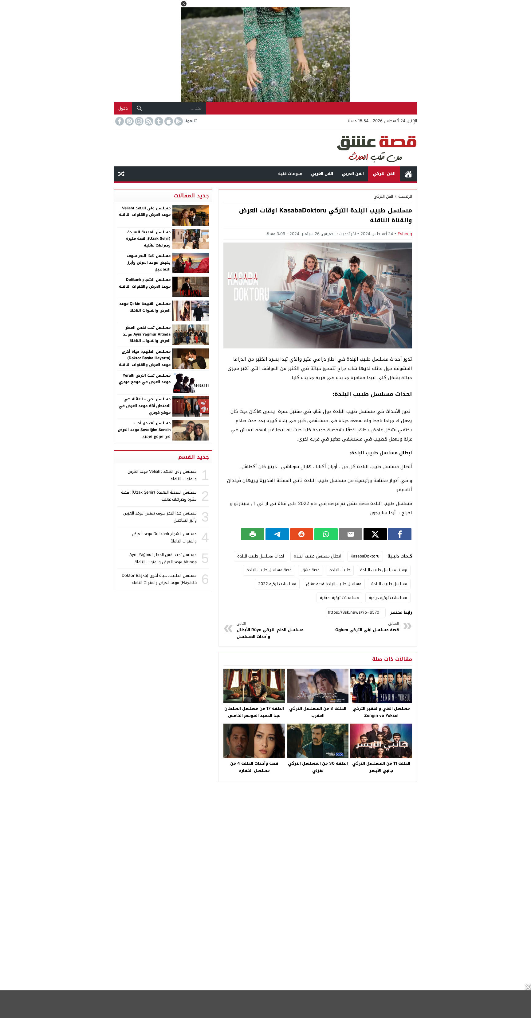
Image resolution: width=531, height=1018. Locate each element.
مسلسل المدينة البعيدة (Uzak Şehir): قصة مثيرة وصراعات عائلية (148, 239)
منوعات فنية (290, 173)
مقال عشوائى (121, 173)
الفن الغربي (322, 173)
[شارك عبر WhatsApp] (326, 534)
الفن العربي (353, 173)
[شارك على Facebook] (400, 534)
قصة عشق (408, 174)
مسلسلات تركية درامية (388, 597)
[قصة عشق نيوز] (265, 147)
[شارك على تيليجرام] (277, 534)
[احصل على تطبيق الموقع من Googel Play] (178, 121)
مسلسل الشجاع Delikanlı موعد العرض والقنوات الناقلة (145, 283)
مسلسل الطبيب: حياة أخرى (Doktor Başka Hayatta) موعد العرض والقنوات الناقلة (145, 358)
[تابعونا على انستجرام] (139, 121)
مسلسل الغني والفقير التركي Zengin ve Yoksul (381, 712)
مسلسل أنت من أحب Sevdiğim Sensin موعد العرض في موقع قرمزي (144, 430)
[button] (184, 3)
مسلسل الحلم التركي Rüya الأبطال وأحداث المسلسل (270, 630)
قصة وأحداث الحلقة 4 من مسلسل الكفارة (254, 767)
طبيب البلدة (339, 570)
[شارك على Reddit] (302, 534)
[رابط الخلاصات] (148, 121)
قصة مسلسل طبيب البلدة (269, 570)
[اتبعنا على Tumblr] (158, 121)
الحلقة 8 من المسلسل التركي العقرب (317, 712)
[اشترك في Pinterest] (129, 121)
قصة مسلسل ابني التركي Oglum (367, 627)
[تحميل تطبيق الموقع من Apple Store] (168, 121)
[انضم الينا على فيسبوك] (119, 121)
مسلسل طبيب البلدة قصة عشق (333, 584)
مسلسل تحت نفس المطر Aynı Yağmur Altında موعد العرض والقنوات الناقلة (147, 334)
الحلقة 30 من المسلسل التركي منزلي (318, 767)
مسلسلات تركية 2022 (277, 584)
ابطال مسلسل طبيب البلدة (317, 556)
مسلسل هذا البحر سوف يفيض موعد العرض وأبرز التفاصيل (149, 262)
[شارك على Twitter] (375, 534)
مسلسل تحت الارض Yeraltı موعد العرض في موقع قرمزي (145, 379)
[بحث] (139, 108)
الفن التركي (384, 173)
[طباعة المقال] (252, 534)
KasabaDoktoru (365, 556)
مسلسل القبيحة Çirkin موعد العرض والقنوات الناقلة (145, 307)
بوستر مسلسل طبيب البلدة (383, 570)
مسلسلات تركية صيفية (339, 597)
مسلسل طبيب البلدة (389, 584)
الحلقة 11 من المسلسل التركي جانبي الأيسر (381, 767)
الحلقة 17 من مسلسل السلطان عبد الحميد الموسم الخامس (254, 712)
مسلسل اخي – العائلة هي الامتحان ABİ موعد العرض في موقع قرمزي (145, 406)
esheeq (405, 234)
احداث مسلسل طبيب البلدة (260, 556)
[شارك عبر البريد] (350, 534)
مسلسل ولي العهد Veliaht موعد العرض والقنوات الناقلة (145, 211)
